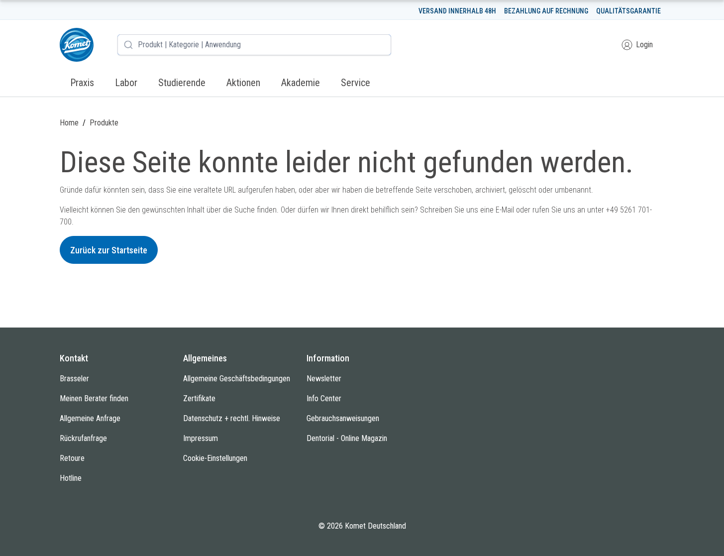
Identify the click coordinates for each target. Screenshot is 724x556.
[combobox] (254, 44)
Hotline (71, 478)
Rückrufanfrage (83, 438)
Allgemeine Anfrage (90, 418)
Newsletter (324, 378)
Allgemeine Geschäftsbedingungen (236, 378)
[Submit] (128, 45)
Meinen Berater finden (94, 398)
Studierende (182, 83)
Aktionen (243, 83)
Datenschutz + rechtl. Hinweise (231, 418)
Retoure (72, 458)
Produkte (104, 122)
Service (355, 83)
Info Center (324, 398)
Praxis (82, 83)
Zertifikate (199, 398)
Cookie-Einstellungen (215, 458)
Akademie (300, 83)
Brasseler (74, 378)
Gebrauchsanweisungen (343, 418)
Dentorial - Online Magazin (347, 438)
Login (644, 44)
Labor (126, 83)
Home (69, 122)
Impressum (200, 438)
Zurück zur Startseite (108, 250)
